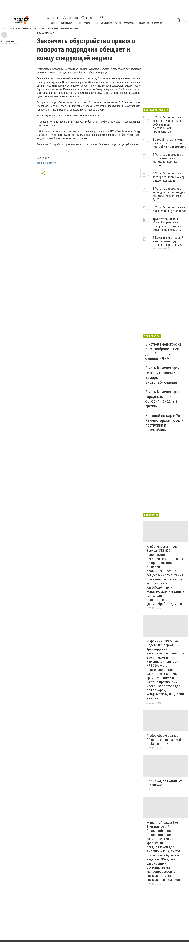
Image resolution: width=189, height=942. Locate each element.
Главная (72, 17)
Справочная (144, 23)
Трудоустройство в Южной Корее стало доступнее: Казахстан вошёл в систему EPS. (167, 224)
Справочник (51, 23)
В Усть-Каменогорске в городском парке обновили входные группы (168, 160)
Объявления (106, 23)
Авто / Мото (84, 23)
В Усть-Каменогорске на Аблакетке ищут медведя (169, 209)
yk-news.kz (43, 158)
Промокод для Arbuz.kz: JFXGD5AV (164, 783)
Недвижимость (66, 23)
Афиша (118, 23)
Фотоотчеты (157, 23)
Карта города (130, 23)
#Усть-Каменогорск (46, 162)
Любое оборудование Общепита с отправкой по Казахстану (163, 739)
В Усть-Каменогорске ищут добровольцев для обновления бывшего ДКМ (169, 194)
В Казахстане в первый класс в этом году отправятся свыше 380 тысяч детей (168, 243)
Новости (90, 17)
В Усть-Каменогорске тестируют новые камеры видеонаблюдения (170, 177)
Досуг (95, 23)
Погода (55, 17)
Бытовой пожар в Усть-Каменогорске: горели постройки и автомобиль (169, 143)
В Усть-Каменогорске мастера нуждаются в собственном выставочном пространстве (167, 124)
